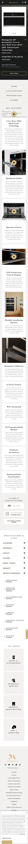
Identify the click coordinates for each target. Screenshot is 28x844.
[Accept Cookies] (26, 813)
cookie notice (22, 834)
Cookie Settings (6, 838)
